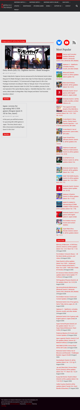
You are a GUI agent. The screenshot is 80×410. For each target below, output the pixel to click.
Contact (67, 6)
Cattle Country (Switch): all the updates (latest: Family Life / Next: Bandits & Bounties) (66, 386)
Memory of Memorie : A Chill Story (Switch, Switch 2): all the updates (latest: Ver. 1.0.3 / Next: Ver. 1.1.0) (66, 247)
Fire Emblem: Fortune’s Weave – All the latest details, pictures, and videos (67, 256)
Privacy (16, 9)
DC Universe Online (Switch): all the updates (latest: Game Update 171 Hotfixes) (67, 275)
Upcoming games (39, 6)
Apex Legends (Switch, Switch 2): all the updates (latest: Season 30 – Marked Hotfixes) (67, 340)
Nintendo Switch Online (51, 2)
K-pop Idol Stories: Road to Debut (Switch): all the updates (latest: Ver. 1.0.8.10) (67, 379)
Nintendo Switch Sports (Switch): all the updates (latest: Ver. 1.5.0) (70, 170)
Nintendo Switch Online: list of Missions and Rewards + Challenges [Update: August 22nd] (67, 353)
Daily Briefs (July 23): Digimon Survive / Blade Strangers (26, 70)
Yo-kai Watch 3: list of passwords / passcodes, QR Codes (70, 131)
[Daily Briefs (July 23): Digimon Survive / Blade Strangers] (27, 57)
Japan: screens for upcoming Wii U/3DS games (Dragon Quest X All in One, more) (12, 110)
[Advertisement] (40, 23)
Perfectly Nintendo (14, 404)
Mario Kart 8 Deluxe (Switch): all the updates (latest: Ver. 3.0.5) (70, 85)
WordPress (28, 404)
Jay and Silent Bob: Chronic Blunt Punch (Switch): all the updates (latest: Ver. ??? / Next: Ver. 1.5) (66, 369)
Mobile (48, 6)
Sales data (65, 2)
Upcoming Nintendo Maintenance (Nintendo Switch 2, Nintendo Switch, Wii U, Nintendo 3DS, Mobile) (67, 289)
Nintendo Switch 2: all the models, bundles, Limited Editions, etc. (71, 101)
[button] (26, 2)
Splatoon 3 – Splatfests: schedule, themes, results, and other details (70, 67)
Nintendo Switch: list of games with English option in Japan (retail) (70, 93)
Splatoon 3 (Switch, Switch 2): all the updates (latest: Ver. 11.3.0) (71, 196)
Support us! (57, 6)
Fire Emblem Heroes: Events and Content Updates (69, 223)
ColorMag (3, 405)
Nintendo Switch (34, 2)
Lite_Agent (13, 73)
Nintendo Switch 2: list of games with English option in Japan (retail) (71, 215)
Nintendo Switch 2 (19, 2)
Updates (16, 6)
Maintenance (27, 6)
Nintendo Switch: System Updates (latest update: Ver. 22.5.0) (71, 188)
